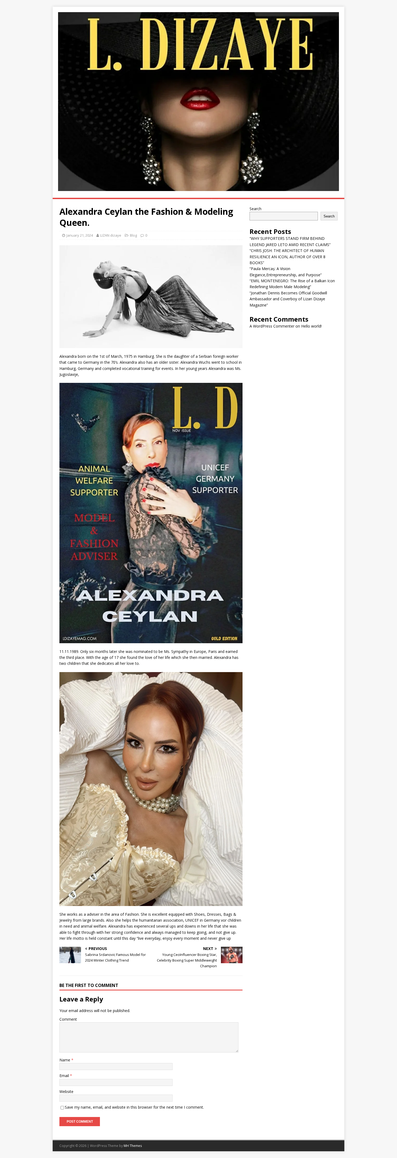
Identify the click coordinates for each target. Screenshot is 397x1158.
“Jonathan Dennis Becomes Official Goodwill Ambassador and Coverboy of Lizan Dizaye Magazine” (288, 299)
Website (66, 1091)
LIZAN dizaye (110, 235)
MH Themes (133, 1145)
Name (65, 1059)
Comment (68, 1019)
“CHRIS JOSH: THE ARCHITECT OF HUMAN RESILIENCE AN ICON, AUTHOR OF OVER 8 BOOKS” (287, 256)
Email (64, 1075)
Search (255, 208)
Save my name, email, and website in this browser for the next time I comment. (134, 1107)
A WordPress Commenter (272, 326)
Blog (133, 235)
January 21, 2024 (79, 235)
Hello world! (311, 326)
